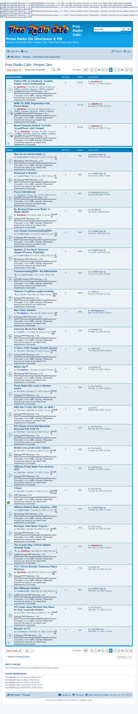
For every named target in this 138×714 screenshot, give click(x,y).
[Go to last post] (102, 81)
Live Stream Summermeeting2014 (33, 230)
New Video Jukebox (25, 310)
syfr (92, 408)
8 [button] (118, 69)
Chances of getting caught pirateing (34, 291)
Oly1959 (94, 210)
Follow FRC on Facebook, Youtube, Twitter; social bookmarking (33, 82)
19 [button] (126, 69)
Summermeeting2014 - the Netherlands (35, 271)
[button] (85, 70)
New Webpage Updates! (27, 588)
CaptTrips (21, 472)
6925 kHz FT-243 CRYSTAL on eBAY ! (34, 407)
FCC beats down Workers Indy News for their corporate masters (34, 608)
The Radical (22, 313)
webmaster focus (24, 195)
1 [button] (95, 69)
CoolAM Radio (23, 176)
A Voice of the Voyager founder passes (35, 348)
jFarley (94, 567)
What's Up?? (21, 366)
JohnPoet (21, 87)
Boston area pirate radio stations (32, 447)
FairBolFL (21, 332)
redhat (93, 292)
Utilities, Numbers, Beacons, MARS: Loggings (34, 89)
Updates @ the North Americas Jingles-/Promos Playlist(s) (31, 251)
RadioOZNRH (23, 157)
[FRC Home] (39, 28)
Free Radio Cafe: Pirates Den (28, 65)
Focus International (25, 192)
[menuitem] (24, 51)
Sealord (94, 348)
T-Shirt (17, 488)
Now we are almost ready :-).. (30, 154)
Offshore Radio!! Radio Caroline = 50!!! (35, 507)
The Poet (21, 351)
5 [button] (106, 69)
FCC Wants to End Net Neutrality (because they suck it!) (32, 427)
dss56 (23, 294)
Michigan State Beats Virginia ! (31, 526)
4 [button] (103, 69)
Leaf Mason (22, 632)
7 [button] (114, 69)
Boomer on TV (22, 628)
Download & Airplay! (25, 173)
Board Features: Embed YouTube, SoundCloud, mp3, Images (32, 127)
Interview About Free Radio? (30, 329)
